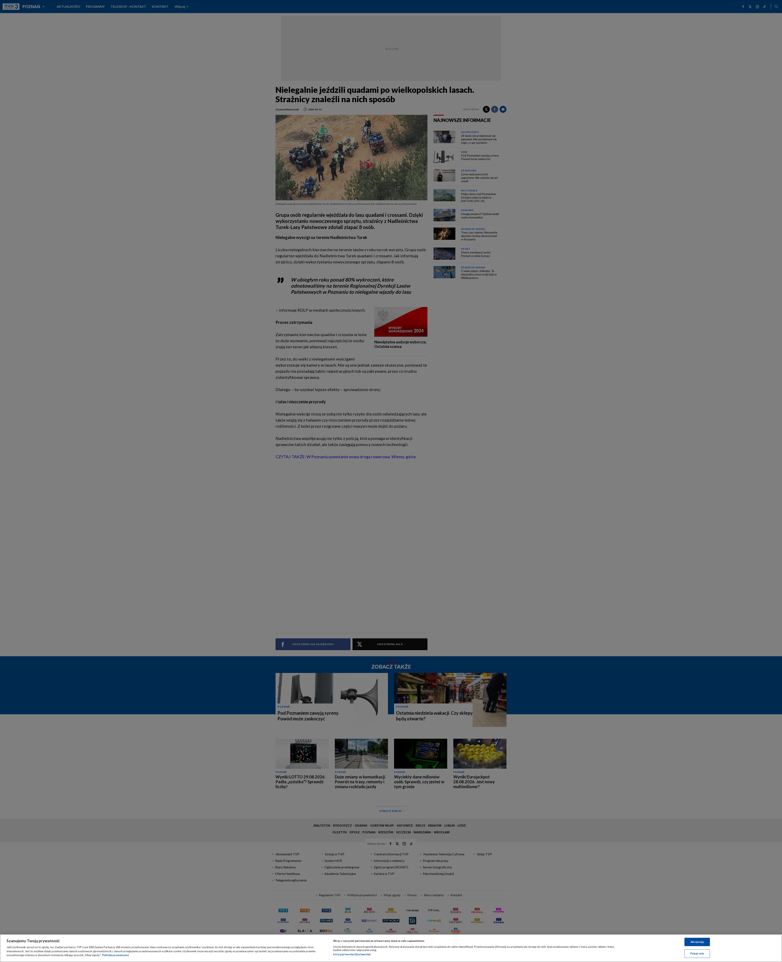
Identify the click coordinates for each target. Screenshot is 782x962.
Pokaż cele (697, 953)
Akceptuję (697, 941)
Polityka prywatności (115, 955)
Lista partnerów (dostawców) (351, 954)
